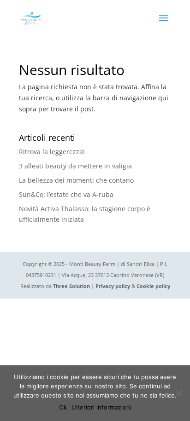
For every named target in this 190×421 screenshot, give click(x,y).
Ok (63, 407)
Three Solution (71, 286)
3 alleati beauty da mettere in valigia (75, 165)
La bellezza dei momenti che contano (76, 180)
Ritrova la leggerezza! (52, 151)
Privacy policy (112, 286)
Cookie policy (153, 286)
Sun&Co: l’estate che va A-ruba (66, 194)
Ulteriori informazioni (101, 407)
